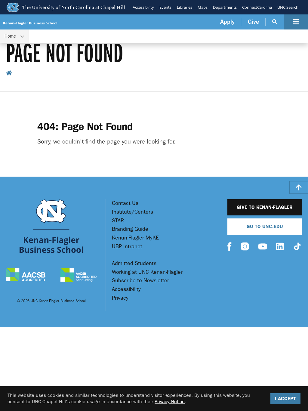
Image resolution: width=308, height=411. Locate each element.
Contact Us (125, 203)
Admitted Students (134, 263)
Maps (203, 7)
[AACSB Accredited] (25, 275)
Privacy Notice (170, 401)
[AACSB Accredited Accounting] (78, 275)
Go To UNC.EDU (265, 226)
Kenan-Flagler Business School (30, 23)
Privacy (120, 298)
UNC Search (287, 7)
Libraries (184, 7)
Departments (225, 7)
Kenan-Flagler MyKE (135, 238)
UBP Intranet (127, 246)
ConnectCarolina (257, 7)
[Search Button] (275, 21)
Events (165, 7)
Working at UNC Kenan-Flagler (147, 272)
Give (253, 21)
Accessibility (143, 7)
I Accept (285, 398)
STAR (118, 221)
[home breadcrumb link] (9, 74)
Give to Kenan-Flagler (265, 207)
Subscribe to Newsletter (140, 280)
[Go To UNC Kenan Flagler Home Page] (51, 226)
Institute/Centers (132, 212)
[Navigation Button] (296, 21)
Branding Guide (130, 229)
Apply (227, 21)
